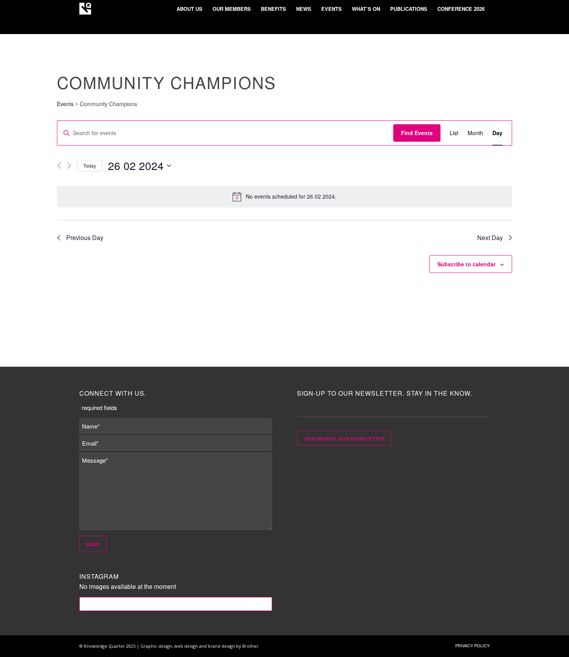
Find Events (417, 133)
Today (89, 165)
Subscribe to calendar (466, 264)
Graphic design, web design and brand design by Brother (200, 646)
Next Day (490, 237)
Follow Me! (176, 603)
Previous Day (84, 237)
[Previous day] (59, 165)
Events (65, 104)
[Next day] (69, 165)
